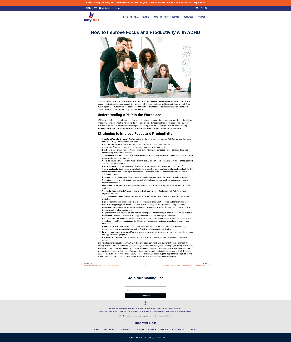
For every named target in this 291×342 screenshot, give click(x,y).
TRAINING (145, 17)
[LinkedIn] (197, 8)
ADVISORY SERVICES (171, 17)
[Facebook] (201, 8)
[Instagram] (206, 8)
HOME (125, 17)
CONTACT (201, 17)
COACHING (158, 17)
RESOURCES (188, 17)
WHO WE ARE (134, 17)
